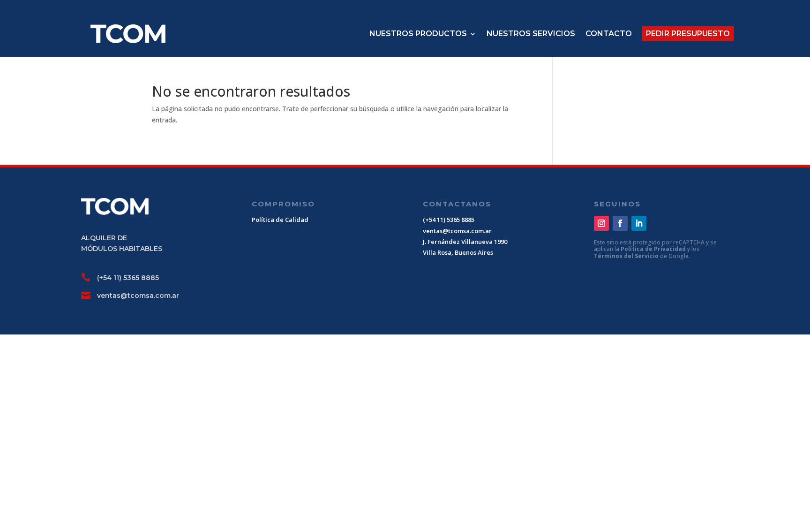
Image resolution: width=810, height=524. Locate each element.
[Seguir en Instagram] (601, 223)
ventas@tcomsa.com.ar (138, 295)
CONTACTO (608, 33)
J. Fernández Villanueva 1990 (465, 241)
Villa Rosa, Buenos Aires (458, 252)
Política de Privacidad (654, 249)
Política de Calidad (280, 219)
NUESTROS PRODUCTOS (418, 33)
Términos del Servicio (627, 256)
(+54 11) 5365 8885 (128, 277)
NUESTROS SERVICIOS (531, 33)
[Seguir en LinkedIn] (638, 223)
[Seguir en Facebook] (620, 223)
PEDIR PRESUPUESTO (688, 33)
